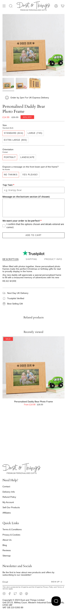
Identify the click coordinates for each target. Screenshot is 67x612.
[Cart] (63, 6)
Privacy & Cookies (11, 534)
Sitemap (6, 555)
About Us (7, 540)
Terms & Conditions (12, 529)
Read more (9, 281)
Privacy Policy (48, 587)
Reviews (6, 550)
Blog (4, 545)
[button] (11, 6)
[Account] (56, 6)
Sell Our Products (11, 507)
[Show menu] (4, 6)
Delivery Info (8, 492)
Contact (6, 486)
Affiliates (6, 512)
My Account (8, 502)
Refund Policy (9, 497)
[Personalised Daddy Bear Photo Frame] (33, 367)
